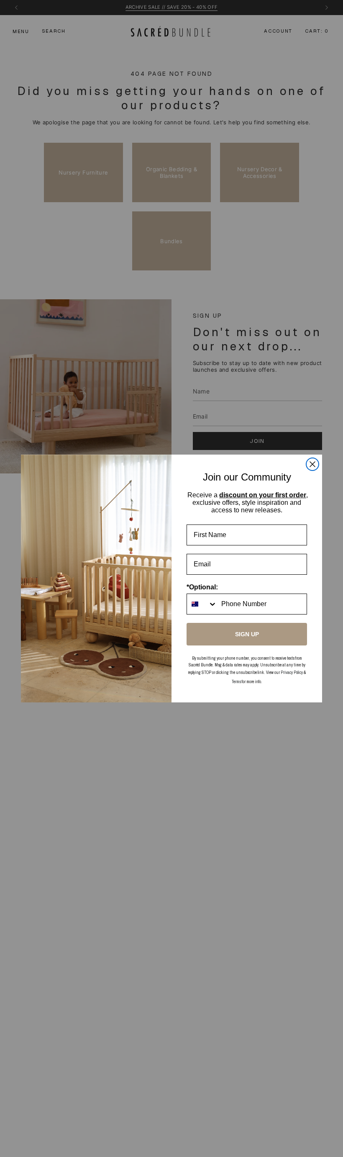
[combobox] (202, 604)
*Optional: (202, 587)
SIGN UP (247, 634)
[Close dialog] (312, 464)
